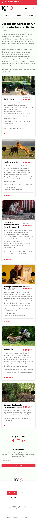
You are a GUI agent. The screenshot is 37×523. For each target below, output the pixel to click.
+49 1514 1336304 (10, 187)
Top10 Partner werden (18, 498)
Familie (18, 15)
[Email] (23, 440)
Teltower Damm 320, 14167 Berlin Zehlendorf (18, 251)
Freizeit (30, 15)
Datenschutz (26, 517)
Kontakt (12, 493)
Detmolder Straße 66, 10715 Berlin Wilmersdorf (19, 185)
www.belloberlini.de (26, 372)
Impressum (15, 517)
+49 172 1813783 (10, 313)
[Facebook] (13, 440)
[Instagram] (18, 440)
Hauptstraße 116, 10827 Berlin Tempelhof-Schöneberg (17, 123)
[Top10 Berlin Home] (18, 480)
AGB (8, 517)
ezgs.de (23, 254)
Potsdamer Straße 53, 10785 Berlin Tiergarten (19, 370)
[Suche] (33, 8)
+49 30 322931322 (10, 126)
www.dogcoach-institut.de (13, 190)
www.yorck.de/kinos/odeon (14, 128)
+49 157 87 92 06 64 (11, 254)
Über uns (25, 493)
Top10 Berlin (20, 507)
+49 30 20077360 (10, 372)
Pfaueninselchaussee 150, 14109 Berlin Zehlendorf (16, 419)
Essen (7, 15)
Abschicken (18, 465)
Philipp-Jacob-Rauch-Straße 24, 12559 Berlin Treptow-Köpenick (19, 310)
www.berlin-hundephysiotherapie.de (16, 316)
